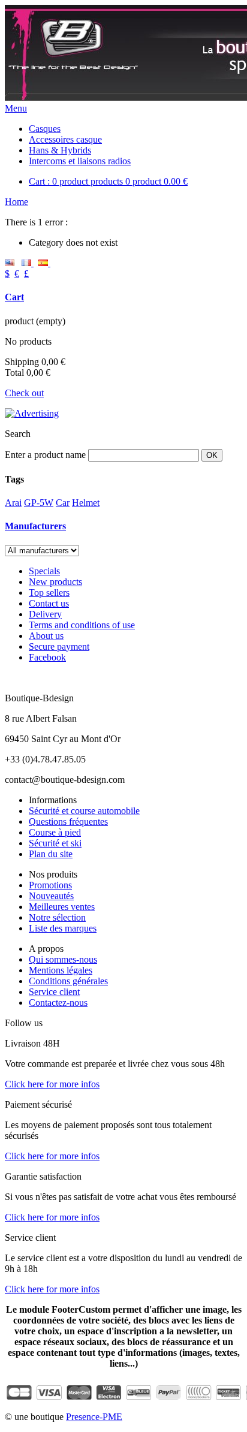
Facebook (47, 657)
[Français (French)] (28, 263)
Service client (54, 992)
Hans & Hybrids (60, 150)
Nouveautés (51, 896)
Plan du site (51, 854)
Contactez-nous (58, 1002)
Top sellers (49, 592)
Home (16, 202)
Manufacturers (35, 526)
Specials (44, 571)
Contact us (49, 603)
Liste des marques (63, 928)
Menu (16, 108)
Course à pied (55, 832)
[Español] (44, 263)
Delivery (45, 614)
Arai (13, 503)
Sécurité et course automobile (84, 811)
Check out (24, 393)
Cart (14, 297)
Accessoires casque (65, 139)
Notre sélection (57, 917)
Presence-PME (94, 1417)
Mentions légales (60, 970)
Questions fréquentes (68, 821)
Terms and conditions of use (82, 625)
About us (46, 636)
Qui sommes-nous (63, 959)
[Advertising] (32, 413)
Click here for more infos (52, 1084)
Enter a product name (45, 455)
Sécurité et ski (55, 843)
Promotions (50, 885)
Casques (45, 128)
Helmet (86, 503)
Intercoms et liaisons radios (80, 161)
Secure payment (59, 646)
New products (55, 582)
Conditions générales (68, 981)
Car (63, 503)
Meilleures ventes (62, 907)
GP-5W (38, 503)
